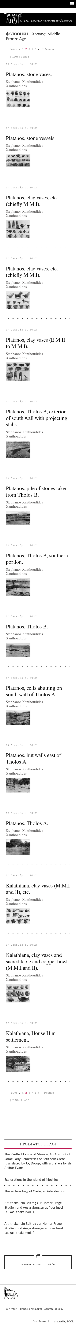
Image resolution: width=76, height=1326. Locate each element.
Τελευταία (48, 49)
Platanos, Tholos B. (27, 626)
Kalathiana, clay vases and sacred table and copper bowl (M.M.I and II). (37, 961)
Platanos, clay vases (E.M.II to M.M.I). (35, 343)
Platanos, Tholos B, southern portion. (37, 558)
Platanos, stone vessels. (31, 137)
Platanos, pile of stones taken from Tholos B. (37, 491)
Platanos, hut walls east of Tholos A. (33, 758)
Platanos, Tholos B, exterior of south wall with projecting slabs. (36, 418)
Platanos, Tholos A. (27, 823)
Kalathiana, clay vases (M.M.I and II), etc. (38, 888)
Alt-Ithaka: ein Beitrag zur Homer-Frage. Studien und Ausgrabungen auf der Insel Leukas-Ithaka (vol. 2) (33, 1228)
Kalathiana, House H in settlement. (31, 1036)
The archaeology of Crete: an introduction (34, 1191)
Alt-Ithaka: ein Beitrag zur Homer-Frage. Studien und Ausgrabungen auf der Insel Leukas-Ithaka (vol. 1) (33, 1207)
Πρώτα (13, 49)
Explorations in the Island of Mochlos (31, 1180)
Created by (64, 1321)
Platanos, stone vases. (29, 74)
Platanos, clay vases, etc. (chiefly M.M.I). (32, 200)
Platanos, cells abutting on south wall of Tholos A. (34, 691)
